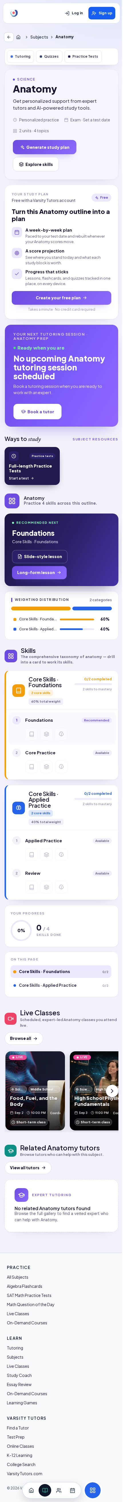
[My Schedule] (72, 1490)
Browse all (20, 1038)
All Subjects (17, 1277)
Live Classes (18, 1313)
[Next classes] (112, 1091)
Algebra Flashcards (24, 1286)
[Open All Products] (93, 1490)
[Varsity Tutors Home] (14, 13)
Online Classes (20, 1446)
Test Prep (16, 1436)
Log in (77, 13)
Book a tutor (40, 411)
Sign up (105, 13)
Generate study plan (48, 147)
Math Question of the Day (31, 1304)
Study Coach (19, 1375)
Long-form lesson (36, 572)
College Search (21, 1464)
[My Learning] (45, 1490)
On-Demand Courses (27, 1322)
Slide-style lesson (43, 556)
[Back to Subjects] (9, 37)
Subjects (39, 37)
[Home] (19, 37)
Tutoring (22, 56)
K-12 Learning (19, 1455)
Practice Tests (85, 56)
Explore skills (39, 164)
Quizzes (51, 56)
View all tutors (24, 1167)
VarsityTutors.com (24, 1473)
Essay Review (19, 1384)
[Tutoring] (58, 1490)
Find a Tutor (18, 1427)
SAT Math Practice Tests (29, 1295)
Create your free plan (58, 297)
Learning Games (22, 1402)
